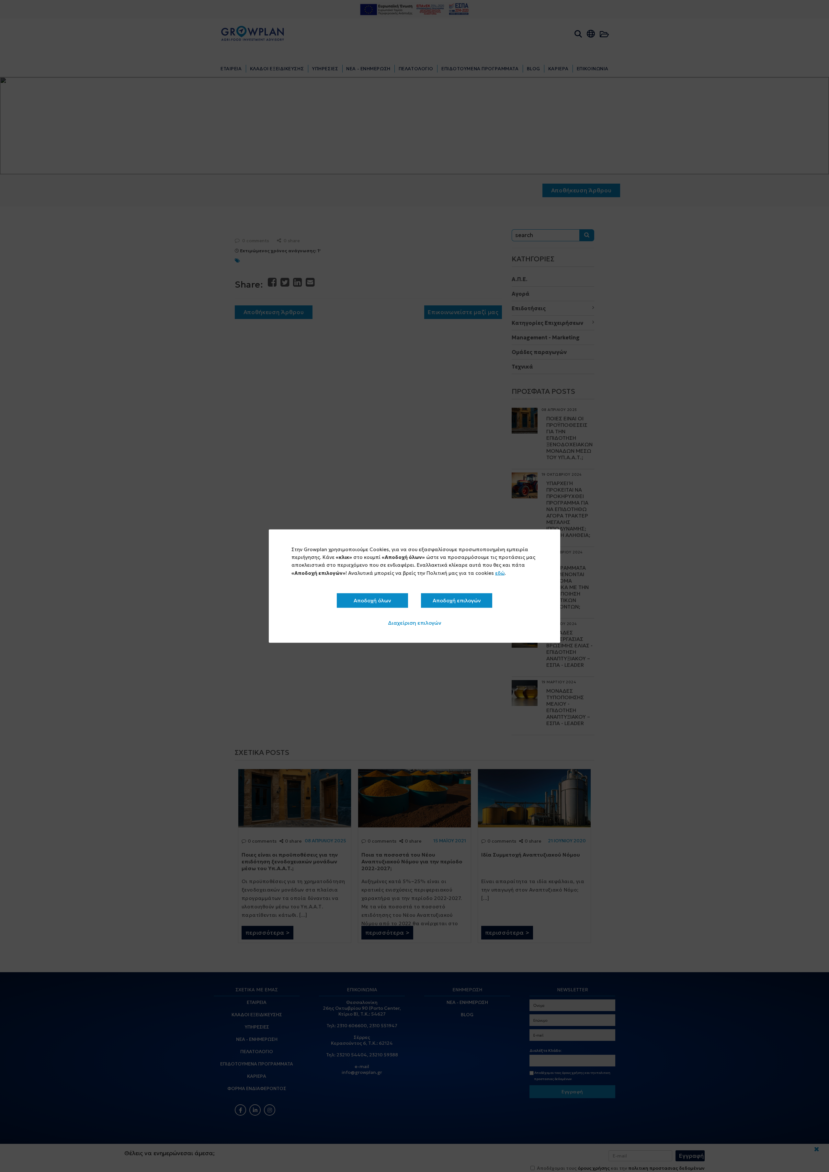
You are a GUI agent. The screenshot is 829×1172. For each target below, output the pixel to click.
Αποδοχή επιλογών (457, 600)
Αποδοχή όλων (372, 600)
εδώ (500, 573)
